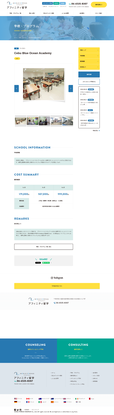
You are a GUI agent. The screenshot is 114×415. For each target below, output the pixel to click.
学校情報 (82, 55)
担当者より (83, 67)
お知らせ (45, 6)
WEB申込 (56, 3)
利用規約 (63, 3)
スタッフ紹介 (98, 13)
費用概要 (82, 61)
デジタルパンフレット (54, 6)
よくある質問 (65, 13)
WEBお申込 (73, 381)
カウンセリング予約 (47, 3)
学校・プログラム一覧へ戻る (43, 246)
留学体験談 (91, 89)
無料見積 (89, 74)
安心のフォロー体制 (48, 13)
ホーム (15, 37)
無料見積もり (98, 4)
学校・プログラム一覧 (15, 13)
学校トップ (83, 50)
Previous (16, 88)
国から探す (32, 13)
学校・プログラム (23, 37)
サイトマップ (63, 6)
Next (70, 88)
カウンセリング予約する (89, 81)
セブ (17, 58)
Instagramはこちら (57, 286)
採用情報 (95, 381)
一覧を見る (95, 130)
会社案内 (82, 13)
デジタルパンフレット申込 (77, 384)
